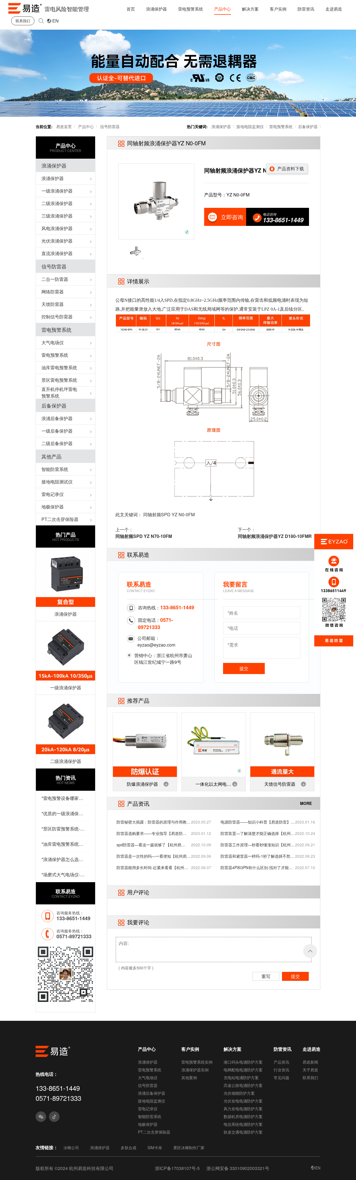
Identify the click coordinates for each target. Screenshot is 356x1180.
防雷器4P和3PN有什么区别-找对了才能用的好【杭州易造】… (257, 867)
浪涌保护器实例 (195, 1069)
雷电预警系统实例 (196, 1062)
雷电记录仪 (52, 494)
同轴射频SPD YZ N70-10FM (143, 536)
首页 (131, 9)
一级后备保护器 (57, 431)
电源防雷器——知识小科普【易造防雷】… (258, 822)
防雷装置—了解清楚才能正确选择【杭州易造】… (258, 833)
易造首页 (64, 126)
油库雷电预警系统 (59, 367)
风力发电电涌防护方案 (243, 1108)
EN (55, 21)
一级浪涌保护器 (57, 191)
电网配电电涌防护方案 (243, 1069)
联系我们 (23, 20)
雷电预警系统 (190, 9)
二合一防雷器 (54, 279)
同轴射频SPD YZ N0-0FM (169, 514)
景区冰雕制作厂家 (188, 1147)
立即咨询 (232, 217)
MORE (306, 803)
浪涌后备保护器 (57, 418)
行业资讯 (281, 1069)
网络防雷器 (52, 291)
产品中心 (222, 9)
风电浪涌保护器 (57, 228)
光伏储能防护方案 (239, 1093)
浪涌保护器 (156, 9)
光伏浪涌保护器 (57, 241)
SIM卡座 (154, 1147)
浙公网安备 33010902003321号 (237, 1168)
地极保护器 (52, 506)
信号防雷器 (110, 126)
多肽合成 (128, 1147)
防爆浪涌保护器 (142, 784)
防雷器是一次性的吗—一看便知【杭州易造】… (152, 856)
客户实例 (278, 9)
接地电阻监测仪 (250, 126)
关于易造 (310, 1069)
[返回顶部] (310, 951)
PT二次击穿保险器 (59, 519)
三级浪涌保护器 (57, 216)
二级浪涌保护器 (57, 203)
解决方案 (250, 9)
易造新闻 (310, 1062)
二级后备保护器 (57, 443)
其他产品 (51, 456)
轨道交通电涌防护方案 (243, 1132)
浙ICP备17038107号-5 (177, 1168)
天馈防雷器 (52, 304)
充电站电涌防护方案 (241, 1077)
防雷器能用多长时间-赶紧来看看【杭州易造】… (152, 867)
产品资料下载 (290, 168)
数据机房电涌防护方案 (243, 1116)
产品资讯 (281, 1062)
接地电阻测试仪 (57, 481)
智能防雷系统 (54, 469)
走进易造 (333, 9)
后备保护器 (308, 126)
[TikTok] (54, 1116)
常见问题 (281, 1077)
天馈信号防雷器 (279, 784)
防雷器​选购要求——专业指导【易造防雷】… (150, 833)
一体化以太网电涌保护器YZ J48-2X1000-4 (213, 786)
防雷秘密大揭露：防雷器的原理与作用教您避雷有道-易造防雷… (154, 822)
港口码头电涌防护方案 (243, 1062)
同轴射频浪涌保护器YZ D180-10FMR (275, 536)
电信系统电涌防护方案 (243, 1124)
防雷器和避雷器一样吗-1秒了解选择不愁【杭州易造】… (255, 856)
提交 (243, 668)
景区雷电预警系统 (59, 380)
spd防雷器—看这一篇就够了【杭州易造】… (149, 845)
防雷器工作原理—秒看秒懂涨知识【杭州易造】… (258, 845)
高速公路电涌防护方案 (243, 1085)
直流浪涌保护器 (57, 253)
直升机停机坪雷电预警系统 (59, 392)
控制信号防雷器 (57, 316)
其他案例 (189, 1077)
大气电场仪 (52, 342)
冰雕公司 (71, 1147)
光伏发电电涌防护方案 (243, 1101)
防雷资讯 (306, 9)
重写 (265, 976)
